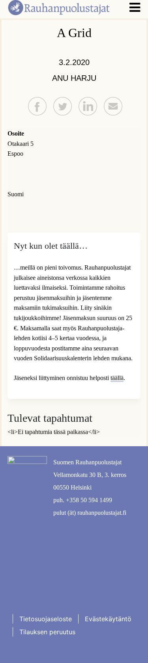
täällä (117, 377)
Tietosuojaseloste (45, 619)
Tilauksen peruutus (47, 632)
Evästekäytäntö (108, 619)
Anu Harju (74, 78)
